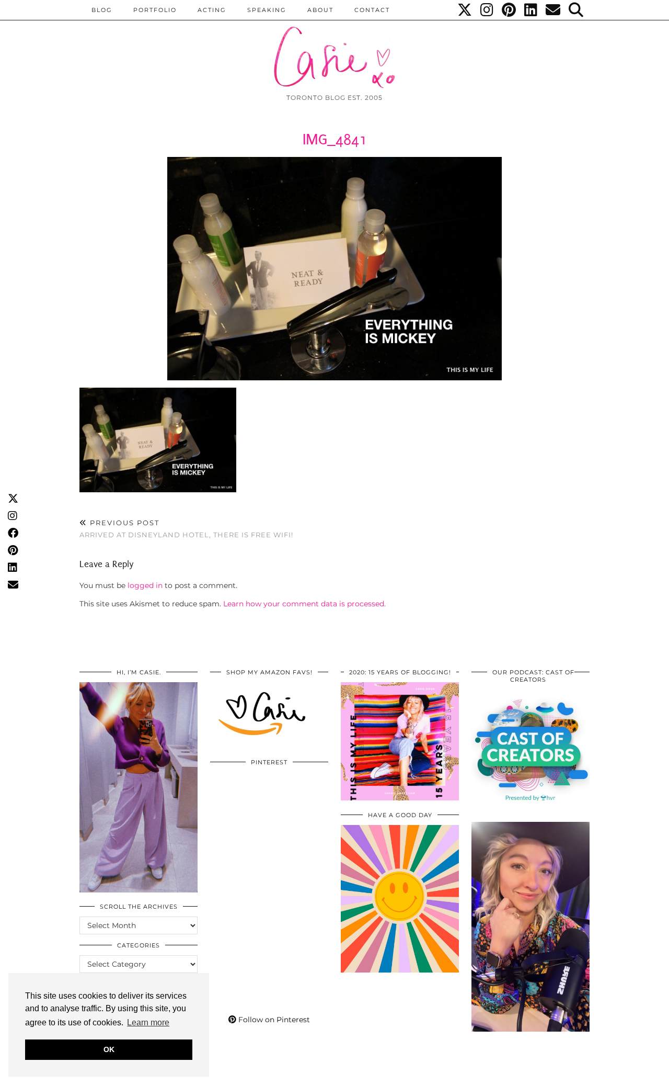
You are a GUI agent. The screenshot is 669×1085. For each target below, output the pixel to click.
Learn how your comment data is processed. (304, 603)
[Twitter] (465, 10)
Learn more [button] (148, 1022)
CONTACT (372, 10)
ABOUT (320, 10)
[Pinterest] (509, 10)
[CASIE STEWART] (334, 47)
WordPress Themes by (534, 1073)
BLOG (101, 10)
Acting (212, 10)
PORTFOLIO (155, 10)
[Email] (553, 10)
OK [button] (108, 1049)
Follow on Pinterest (273, 1019)
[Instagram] (487, 10)
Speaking (266, 10)
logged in (145, 585)
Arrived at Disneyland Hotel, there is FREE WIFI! (186, 528)
